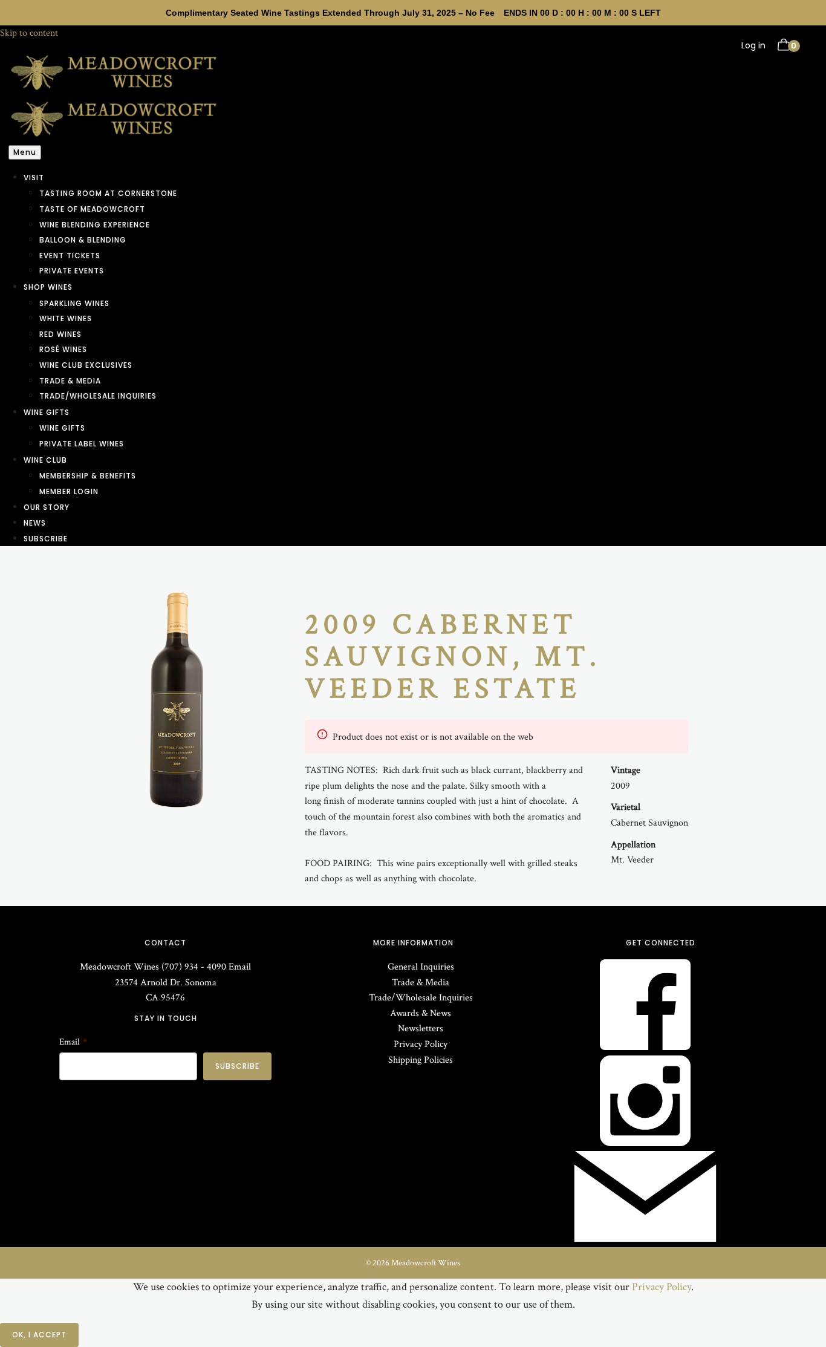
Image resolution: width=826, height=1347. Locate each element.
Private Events (71, 271)
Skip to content (29, 33)
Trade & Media (70, 381)
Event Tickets (69, 255)
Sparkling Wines (74, 303)
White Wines (65, 318)
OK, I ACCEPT (39, 1334)
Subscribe (46, 538)
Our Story (47, 507)
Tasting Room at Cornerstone (108, 193)
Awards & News (420, 1013)
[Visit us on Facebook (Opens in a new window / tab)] (645, 1047)
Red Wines (60, 334)
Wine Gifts (47, 412)
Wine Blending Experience (94, 225)
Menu (24, 152)
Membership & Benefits (87, 476)
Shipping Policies (420, 1060)
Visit (34, 177)
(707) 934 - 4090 (193, 967)
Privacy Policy (420, 1044)
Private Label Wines (81, 444)
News (35, 523)
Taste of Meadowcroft (92, 209)
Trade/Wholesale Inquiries (98, 396)
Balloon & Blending (82, 240)
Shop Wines (48, 287)
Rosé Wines (63, 349)
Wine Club (45, 460)
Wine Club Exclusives (85, 365)
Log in (753, 45)
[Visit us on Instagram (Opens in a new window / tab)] (645, 1143)
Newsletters (420, 1028)
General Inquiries (421, 967)
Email (240, 967)
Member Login (69, 491)
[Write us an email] (645, 1239)
